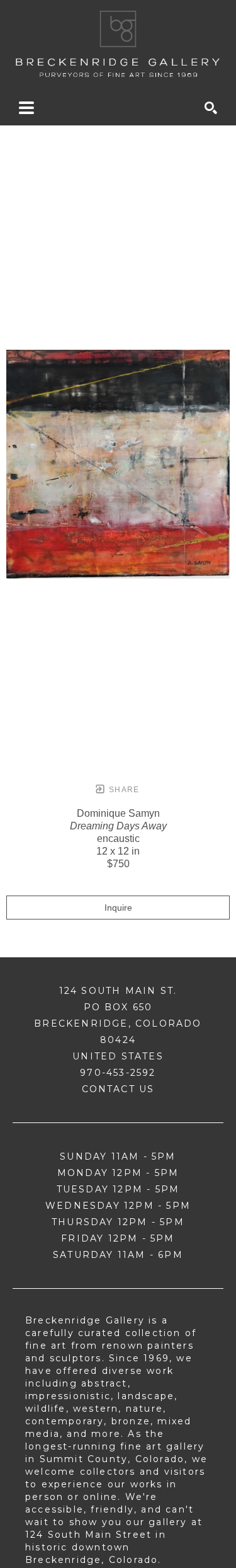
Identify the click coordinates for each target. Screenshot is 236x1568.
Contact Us (118, 1089)
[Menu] (26, 107)
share (123, 789)
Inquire (118, 907)
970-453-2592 (117, 1072)
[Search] (211, 107)
